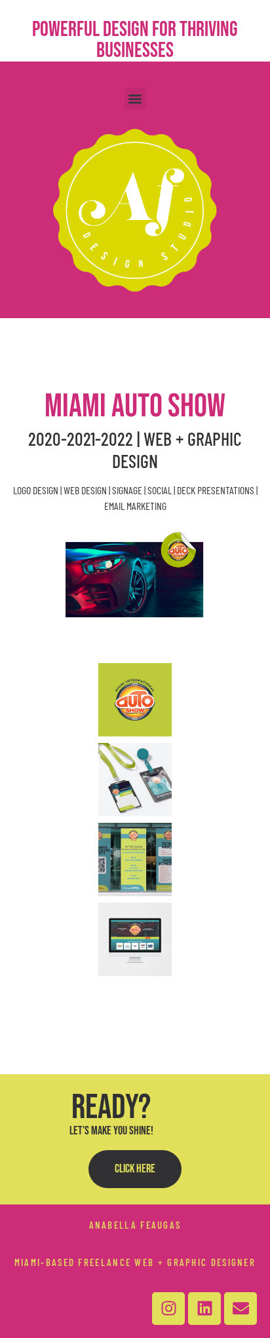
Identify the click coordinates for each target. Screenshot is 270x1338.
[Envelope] (240, 1308)
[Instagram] (168, 1308)
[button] (135, 98)
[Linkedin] (204, 1308)
